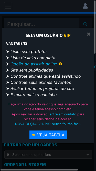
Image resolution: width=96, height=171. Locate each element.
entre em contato (63, 114)
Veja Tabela (50, 134)
